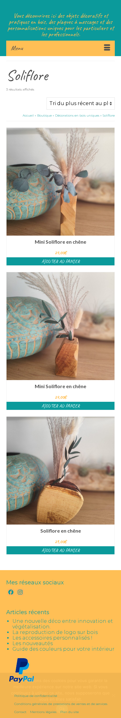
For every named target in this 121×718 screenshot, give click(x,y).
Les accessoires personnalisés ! (52, 638)
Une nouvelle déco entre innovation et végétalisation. (62, 624)
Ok (62, 708)
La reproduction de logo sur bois (55, 632)
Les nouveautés (32, 643)
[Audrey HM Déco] (60, 6)
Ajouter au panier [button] (61, 261)
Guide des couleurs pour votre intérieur (63, 649)
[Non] (113, 695)
